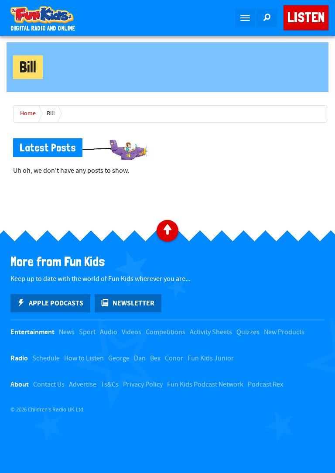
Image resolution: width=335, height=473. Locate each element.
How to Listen (84, 358)
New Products (284, 332)
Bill (51, 113)
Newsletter (133, 303)
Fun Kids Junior (211, 358)
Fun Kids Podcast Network (205, 384)
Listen (306, 17)
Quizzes (248, 332)
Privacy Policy (143, 384)
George (119, 358)
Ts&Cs (110, 384)
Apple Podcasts (56, 303)
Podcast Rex (265, 384)
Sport (87, 332)
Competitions (165, 332)
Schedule (46, 358)
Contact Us (49, 384)
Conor (174, 358)
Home (28, 113)
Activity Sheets (211, 332)
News (67, 332)
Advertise (82, 384)
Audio (108, 332)
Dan (140, 358)
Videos (131, 332)
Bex (155, 358)
